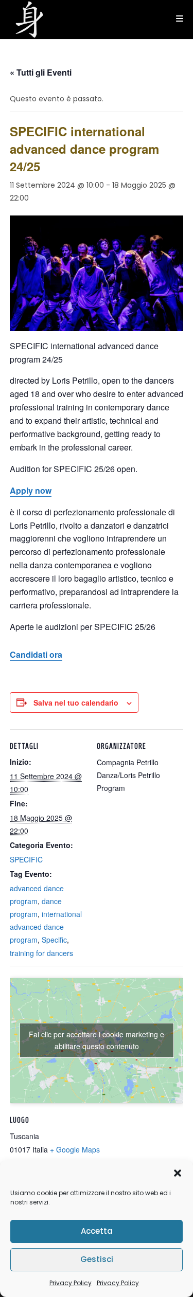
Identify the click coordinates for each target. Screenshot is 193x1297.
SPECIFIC (26, 859)
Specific (54, 939)
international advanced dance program (46, 927)
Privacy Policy (70, 1282)
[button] (177, 1173)
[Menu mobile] (180, 18)
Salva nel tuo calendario (75, 702)
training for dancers (41, 953)
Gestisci (96, 1259)
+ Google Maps (75, 1149)
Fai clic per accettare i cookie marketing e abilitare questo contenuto (96, 1040)
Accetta (97, 1231)
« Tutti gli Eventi (41, 72)
